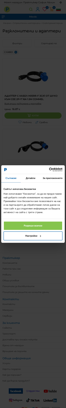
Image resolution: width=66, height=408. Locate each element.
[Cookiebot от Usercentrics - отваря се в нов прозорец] (49, 170)
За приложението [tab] (53, 178)
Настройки (31, 235)
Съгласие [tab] (11, 178)
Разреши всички (33, 225)
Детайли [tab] (30, 178)
